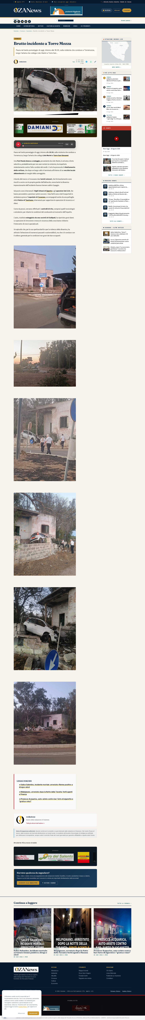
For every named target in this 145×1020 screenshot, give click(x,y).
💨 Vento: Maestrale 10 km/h (38, 2)
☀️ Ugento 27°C (20, 2)
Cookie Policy (126, 991)
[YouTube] (22, 21)
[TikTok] (29, 21)
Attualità (53, 976)
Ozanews (16, 31)
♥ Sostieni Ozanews (49, 883)
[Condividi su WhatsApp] (91, 61)
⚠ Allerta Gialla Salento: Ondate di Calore (116, 2)
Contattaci (109, 978)
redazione (22, 62)
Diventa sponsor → (126, 20)
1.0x (67, 144)
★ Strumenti (85, 26)
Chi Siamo (109, 970)
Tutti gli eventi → (116, 221)
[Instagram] (18, 21)
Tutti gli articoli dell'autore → (35, 823)
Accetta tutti (33, 1013)
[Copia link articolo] (95, 61)
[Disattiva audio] (72, 144)
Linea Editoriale (111, 973)
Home (18, 26)
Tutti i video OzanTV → (116, 175)
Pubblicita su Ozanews (113, 976)
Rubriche (66, 26)
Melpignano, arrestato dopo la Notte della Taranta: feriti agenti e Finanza (71, 951)
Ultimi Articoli (29, 26)
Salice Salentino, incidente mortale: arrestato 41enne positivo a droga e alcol (30, 952)
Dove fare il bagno (85, 973)
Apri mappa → (116, 67)
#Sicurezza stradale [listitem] (29, 843)
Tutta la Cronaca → (124, 903)
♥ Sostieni (127, 10)
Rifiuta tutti (21, 1013)
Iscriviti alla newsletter (28, 883)
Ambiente (54, 973)
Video (75, 26)
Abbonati (117, 10)
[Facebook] (15, 21)
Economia (54, 983)
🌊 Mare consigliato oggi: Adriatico (64, 2)
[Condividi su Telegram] (86, 61)
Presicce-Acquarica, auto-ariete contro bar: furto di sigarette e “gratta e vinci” (112, 951)
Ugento (49, 191)
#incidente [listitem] (18, 843)
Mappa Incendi (83, 970)
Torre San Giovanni (60, 155)
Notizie (40, 26)
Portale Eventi (83, 976)
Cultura (53, 981)
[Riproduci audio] (18, 144)
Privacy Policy (115, 991)
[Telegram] (25, 21)
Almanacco (54, 970)
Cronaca (22, 31)
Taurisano (29, 200)
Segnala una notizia (85, 978)
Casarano (29, 31)
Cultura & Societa (53, 26)
